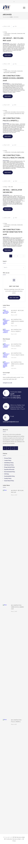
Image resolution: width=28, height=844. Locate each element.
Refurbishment (17, 113)
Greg (5, 32)
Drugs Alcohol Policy (9, 467)
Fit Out (5, 113)
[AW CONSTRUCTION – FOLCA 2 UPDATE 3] (6, 332)
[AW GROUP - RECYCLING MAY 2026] (6, 546)
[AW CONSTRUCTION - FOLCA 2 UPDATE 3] (6, 775)
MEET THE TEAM (14, 297)
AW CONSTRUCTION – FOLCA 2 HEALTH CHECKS (17, 354)
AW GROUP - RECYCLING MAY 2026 (17, 491)
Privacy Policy (7, 458)
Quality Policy (7, 478)
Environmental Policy (9, 471)
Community (13, 33)
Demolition (13, 112)
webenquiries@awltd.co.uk (11, 421)
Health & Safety (20, 152)
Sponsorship (6, 72)
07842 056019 (17, 397)
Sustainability (7, 35)
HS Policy (6, 474)
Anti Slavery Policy (9, 465)
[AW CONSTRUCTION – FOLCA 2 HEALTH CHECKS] (6, 355)
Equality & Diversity (9, 469)
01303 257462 (16, 396)
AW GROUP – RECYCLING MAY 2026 (17, 311)
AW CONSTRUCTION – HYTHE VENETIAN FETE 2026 (12, 232)
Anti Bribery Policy (9, 462)
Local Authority (10, 113)
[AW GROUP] (13, 7)
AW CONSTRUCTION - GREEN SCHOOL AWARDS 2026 (17, 607)
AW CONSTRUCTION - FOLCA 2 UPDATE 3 (16, 720)
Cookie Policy (7, 460)
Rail (24, 33)
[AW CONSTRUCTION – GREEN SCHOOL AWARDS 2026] (6, 322)
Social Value (8, 33)
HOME (11, 17)
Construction (20, 33)
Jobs (12, 186)
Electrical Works (20, 112)
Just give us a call (7, 382)
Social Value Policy (9, 480)
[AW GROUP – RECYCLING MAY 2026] (6, 313)
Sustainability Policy (9, 476)
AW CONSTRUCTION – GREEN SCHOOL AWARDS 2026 (13, 78)
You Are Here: (6, 17)
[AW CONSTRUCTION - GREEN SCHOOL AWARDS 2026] (6, 660)
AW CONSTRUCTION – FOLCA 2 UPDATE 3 (16, 330)
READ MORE (8, 55)
